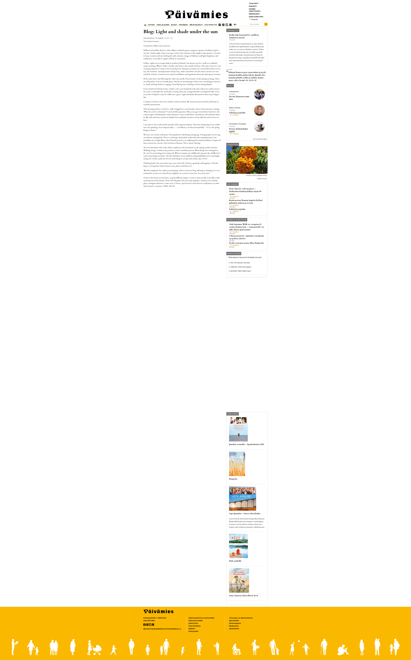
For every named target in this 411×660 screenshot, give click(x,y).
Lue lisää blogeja (260, 139)
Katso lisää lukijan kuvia (257, 175)
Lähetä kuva (262, 179)
